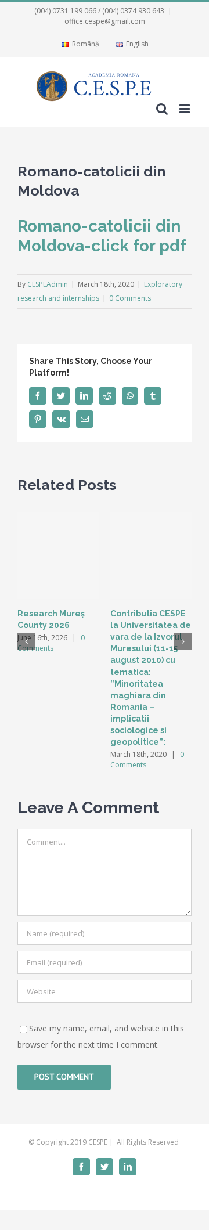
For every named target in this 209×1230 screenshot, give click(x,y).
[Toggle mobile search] (162, 109)
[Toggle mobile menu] (185, 109)
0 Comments (130, 298)
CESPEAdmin (47, 284)
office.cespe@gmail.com (104, 21)
